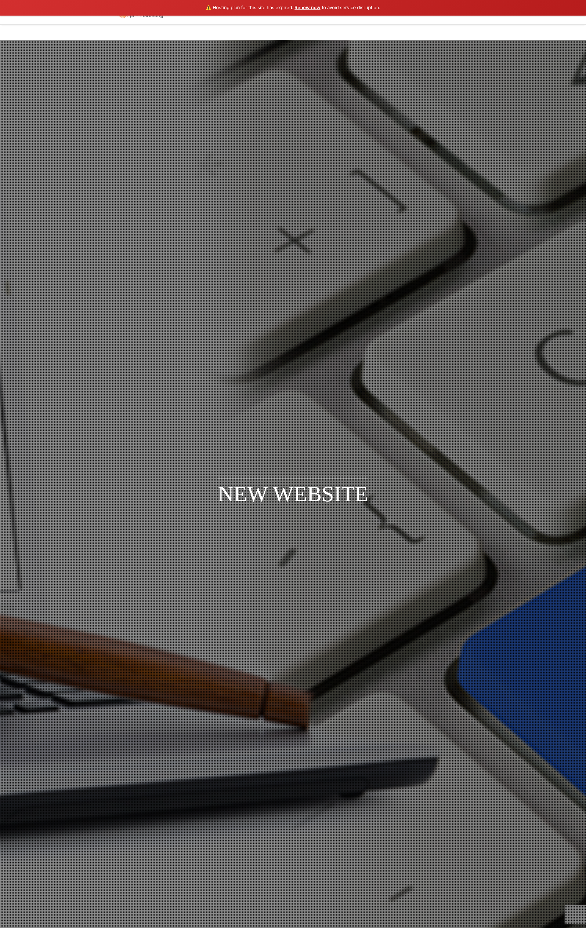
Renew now (307, 7)
